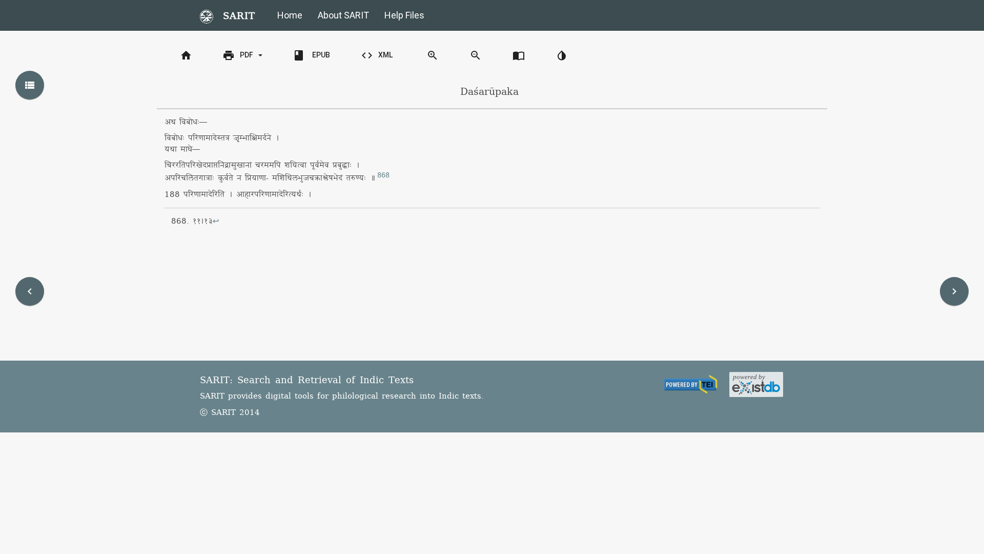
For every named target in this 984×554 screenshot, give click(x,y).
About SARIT (343, 15)
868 (383, 175)
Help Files (404, 15)
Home (289, 15)
